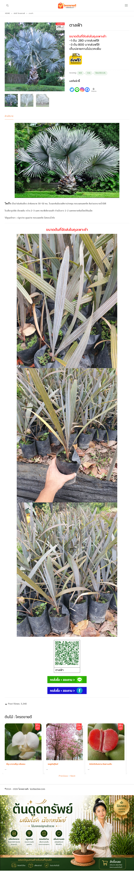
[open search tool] (7, 5)
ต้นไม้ (80, 73)
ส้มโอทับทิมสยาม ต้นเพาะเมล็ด (59, 764)
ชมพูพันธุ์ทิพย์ (11, 764)
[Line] (77, 87)
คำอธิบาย (9, 116)
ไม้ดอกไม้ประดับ (100, 73)
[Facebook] (87, 87)
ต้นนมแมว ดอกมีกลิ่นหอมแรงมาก (101, 764)
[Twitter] (72, 87)
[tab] (9, 116)
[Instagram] (82, 87)
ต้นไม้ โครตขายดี (19, 13)
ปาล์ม (88, 73)
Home (7, 13)
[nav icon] (126, 5)
